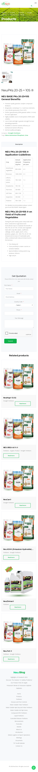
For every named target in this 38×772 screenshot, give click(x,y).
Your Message (19, 318)
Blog (19, 672)
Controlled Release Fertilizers (19, 718)
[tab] (19, 144)
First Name (7, 285)
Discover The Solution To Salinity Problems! (19, 680)
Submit (10, 341)
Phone (18, 310)
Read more (23, 403)
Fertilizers (6, 451)
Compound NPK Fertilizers (19, 713)
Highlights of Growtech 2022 (19, 677)
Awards (19, 727)
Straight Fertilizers (14, 133)
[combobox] (19, 305)
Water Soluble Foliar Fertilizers (19, 705)
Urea (26, 135)
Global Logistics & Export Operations (19, 735)
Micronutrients (19, 721)
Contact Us (19, 746)
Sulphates (19, 688)
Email (18, 293)
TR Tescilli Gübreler (19, 743)
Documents (19, 740)
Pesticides (19, 724)
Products (19, 696)
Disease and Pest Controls (19, 702)
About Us (19, 729)
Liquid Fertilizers (19, 716)
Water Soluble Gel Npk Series (19, 710)
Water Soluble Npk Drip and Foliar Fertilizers (19, 707)
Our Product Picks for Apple (19, 683)
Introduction (19, 732)
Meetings (19, 738)
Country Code (18, 302)
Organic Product (15, 451)
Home (19, 694)
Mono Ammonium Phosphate (14, 135)
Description (19, 144)
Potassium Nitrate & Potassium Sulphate (19, 685)
